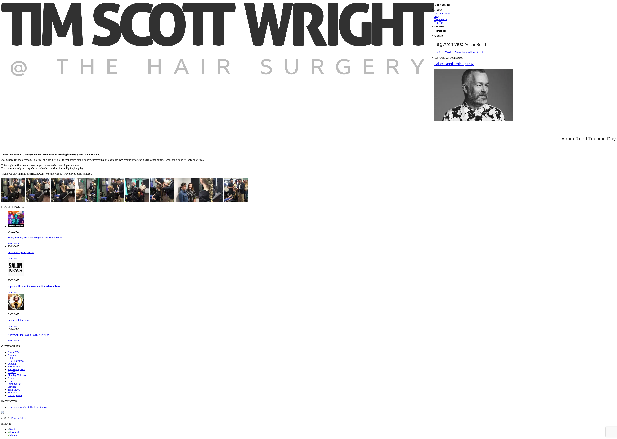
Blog (436, 16)
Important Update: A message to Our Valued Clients (34, 286)
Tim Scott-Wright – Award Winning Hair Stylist (458, 52)
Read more (13, 243)
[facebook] (14, 432)
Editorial (12, 363)
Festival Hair (14, 366)
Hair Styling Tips (16, 369)
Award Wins (14, 352)
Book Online (442, 4)
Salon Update (15, 384)
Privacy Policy (18, 418)
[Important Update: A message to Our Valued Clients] (16, 274)
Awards (12, 355)
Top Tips (438, 22)
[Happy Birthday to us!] (16, 308)
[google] (12, 435)
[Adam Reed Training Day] (473, 120)
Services (439, 26)
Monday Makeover (17, 375)
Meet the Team (442, 13)
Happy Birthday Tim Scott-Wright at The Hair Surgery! (35, 237)
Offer (10, 381)
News (11, 378)
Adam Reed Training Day (454, 64)
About (438, 9)
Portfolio (440, 30)
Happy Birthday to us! (19, 320)
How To (12, 372)
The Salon (13, 392)
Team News (14, 389)
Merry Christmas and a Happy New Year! (28, 334)
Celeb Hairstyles (16, 360)
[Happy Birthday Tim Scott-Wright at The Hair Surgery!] (16, 226)
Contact (439, 35)
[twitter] (12, 429)
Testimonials (440, 19)
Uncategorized (15, 395)
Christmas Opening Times (21, 252)
